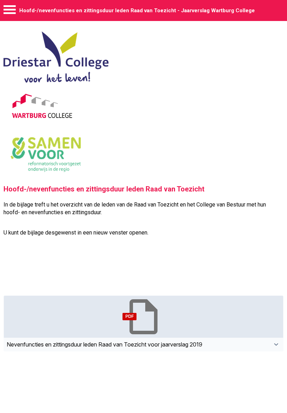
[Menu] (10, 11)
